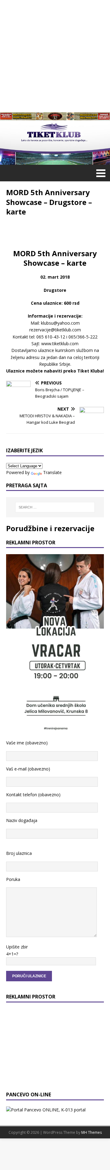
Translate (52, 472)
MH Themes (91, 1132)
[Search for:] (55, 507)
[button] (99, 172)
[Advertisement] (55, 55)
